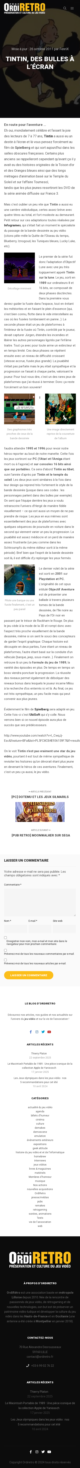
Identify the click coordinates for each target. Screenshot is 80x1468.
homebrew (40, 1156)
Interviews (40, 1160)
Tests (40, 1217)
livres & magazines (40, 1168)
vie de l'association (40, 1222)
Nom (7, 921)
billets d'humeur (40, 1115)
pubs (40, 1201)
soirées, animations (40, 1213)
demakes (40, 1127)
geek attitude (40, 1148)
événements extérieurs (40, 1140)
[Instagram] (37, 1032)
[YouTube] (49, 1032)
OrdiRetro (40, 1193)
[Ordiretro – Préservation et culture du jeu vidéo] (24, 8)
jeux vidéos (40, 1164)
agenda (40, 1111)
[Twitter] (43, 1032)
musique (40, 1181)
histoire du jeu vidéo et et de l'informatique (40, 1152)
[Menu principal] (72, 8)
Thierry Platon (39, 1053)
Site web (57, 921)
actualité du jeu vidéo (40, 1107)
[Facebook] (30, 1032)
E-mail (33, 921)
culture (40, 1123)
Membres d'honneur (40, 1177)
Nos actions (40, 1185)
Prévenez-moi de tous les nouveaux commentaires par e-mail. (39, 953)
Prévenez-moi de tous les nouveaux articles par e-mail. (35, 963)
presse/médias (40, 1197)
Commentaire (12, 884)
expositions (40, 1144)
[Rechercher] (65, 8)
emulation (40, 1136)
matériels (40, 1172)
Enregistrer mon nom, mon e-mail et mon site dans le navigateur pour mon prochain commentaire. (37, 943)
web (40, 1226)
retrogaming (40, 1209)
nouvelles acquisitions (40, 1189)
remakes (40, 1205)
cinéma (40, 1119)
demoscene (40, 1132)
